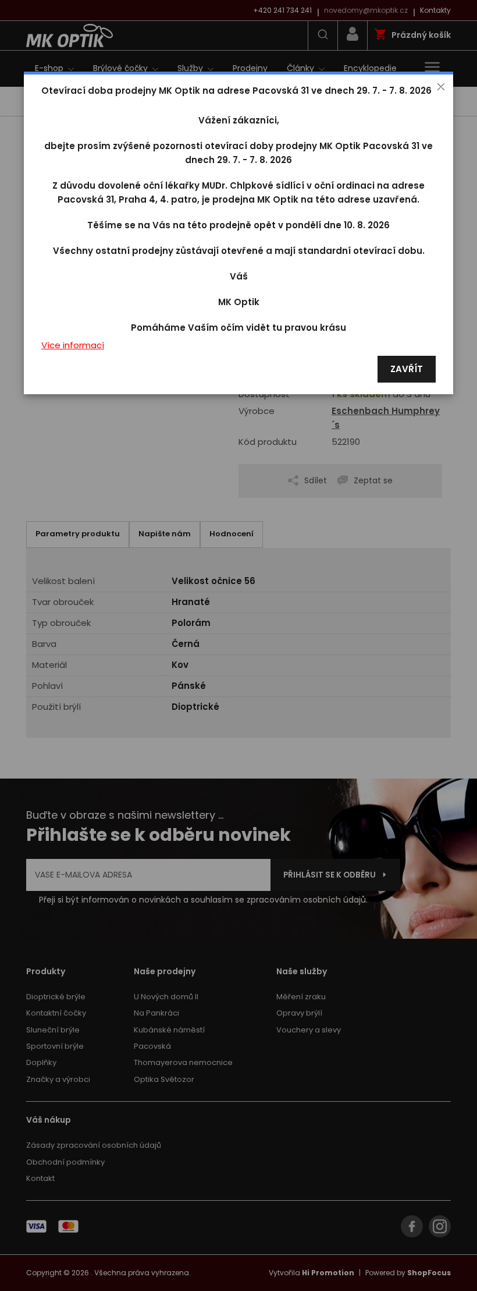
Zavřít (406, 369)
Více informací (72, 345)
